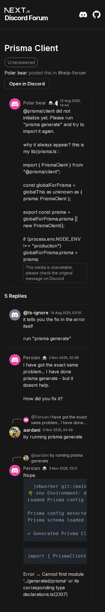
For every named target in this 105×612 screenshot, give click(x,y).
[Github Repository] (97, 15)
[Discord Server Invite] (83, 15)
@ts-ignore (35, 312)
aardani (31, 430)
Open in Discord (27, 84)
